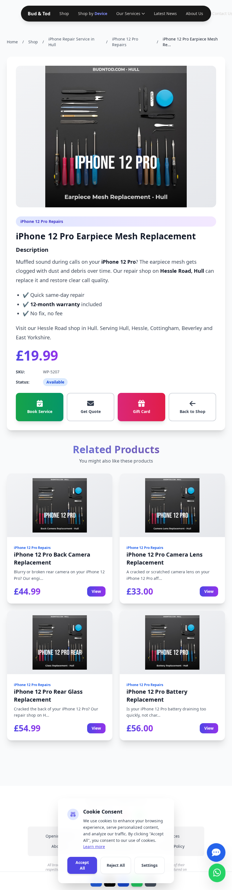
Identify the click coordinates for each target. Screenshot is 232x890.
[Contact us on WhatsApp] (217, 871)
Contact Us (221, 13)
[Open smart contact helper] (216, 850)
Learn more (94, 846)
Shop (64, 13)
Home (12, 41)
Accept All (82, 865)
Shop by (92, 13)
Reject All (116, 865)
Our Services (127, 13)
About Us (193, 13)
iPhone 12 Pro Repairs (125, 41)
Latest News (164, 13)
